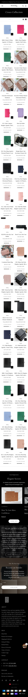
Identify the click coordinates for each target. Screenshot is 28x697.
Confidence (4, 506)
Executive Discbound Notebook (7, 96)
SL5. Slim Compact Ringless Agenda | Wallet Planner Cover (7, 124)
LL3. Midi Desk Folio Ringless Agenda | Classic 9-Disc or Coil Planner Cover (20, 346)
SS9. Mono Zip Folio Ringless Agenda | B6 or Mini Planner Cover (21, 263)
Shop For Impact (14, 554)
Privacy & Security (6, 647)
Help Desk (4, 633)
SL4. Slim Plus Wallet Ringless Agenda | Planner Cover (20, 208)
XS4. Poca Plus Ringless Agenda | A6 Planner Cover (21, 180)
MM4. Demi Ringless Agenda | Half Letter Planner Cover (20, 41)
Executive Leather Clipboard (20, 318)
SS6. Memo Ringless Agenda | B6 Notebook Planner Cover (20, 428)
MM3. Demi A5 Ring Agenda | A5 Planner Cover (7, 41)
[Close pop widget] (26, 644)
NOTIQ (7, 65)
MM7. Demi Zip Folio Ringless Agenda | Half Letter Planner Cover (7, 291)
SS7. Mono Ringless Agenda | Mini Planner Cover (7, 69)
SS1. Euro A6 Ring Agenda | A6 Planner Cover (7, 402)
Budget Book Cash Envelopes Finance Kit (20, 152)
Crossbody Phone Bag (7, 262)
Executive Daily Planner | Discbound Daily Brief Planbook (20, 69)
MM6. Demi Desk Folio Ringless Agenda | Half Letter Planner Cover (21, 291)
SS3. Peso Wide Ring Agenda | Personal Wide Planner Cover (21, 402)
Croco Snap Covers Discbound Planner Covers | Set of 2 (7, 180)
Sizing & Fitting (5, 642)
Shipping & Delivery (6, 639)
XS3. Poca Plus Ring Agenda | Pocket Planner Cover (21, 456)
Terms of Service (5, 650)
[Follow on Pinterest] (10, 680)
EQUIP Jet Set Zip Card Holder (7, 235)
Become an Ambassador (7, 676)
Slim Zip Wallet (21, 123)
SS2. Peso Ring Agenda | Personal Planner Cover (7, 152)
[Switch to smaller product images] (26, 19)
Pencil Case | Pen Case (20, 234)
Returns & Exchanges (6, 636)
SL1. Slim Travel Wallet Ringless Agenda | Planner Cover (7, 208)
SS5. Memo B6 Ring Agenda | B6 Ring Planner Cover (7, 428)
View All (14, 521)
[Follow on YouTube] (14, 680)
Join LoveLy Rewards (6, 673)
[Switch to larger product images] (23, 19)
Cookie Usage (5, 652)
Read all (3, 516)
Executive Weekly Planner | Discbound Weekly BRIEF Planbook (20, 97)
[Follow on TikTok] (18, 680)
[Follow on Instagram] (6, 680)
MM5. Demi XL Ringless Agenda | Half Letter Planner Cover (20, 374)
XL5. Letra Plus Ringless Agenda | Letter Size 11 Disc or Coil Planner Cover (7, 456)
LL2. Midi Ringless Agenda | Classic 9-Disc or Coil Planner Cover (7, 346)
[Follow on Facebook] (2, 680)
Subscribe (14, 587)
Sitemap (3, 655)
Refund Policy (5, 644)
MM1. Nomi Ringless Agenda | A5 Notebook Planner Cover (7, 374)
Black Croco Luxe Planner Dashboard (7, 318)
